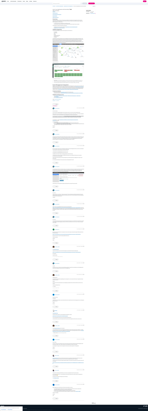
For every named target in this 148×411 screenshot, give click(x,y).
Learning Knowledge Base (59, 6)
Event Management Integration (57, 14)
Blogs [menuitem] (27, 1)
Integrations (54, 100)
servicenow (57, 100)
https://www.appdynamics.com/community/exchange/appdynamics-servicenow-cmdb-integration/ (67, 207)
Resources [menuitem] (34, 1)
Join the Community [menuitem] (13, 1)
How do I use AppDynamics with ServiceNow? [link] (80, 6)
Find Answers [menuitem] (19, 1)
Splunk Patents (25, 408)
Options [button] (93, 6)
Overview (54, 11)
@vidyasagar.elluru (56, 249)
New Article (91, 3)
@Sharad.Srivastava (57, 328)
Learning (54, 6)
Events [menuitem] (24, 1)
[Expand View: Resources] (36, 1)
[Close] (21, 407)
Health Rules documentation (79, 86)
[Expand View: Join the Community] (16, 1)
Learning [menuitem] (30, 1)
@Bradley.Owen (55, 313)
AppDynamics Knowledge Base (68, 6)
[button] (54, 104)
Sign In (145, 1)
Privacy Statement (3, 409)
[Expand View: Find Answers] (21, 1)
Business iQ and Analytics (58, 99)
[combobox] (70, 3)
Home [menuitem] (8, 1)
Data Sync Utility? (78, 391)
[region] (11, 408)
